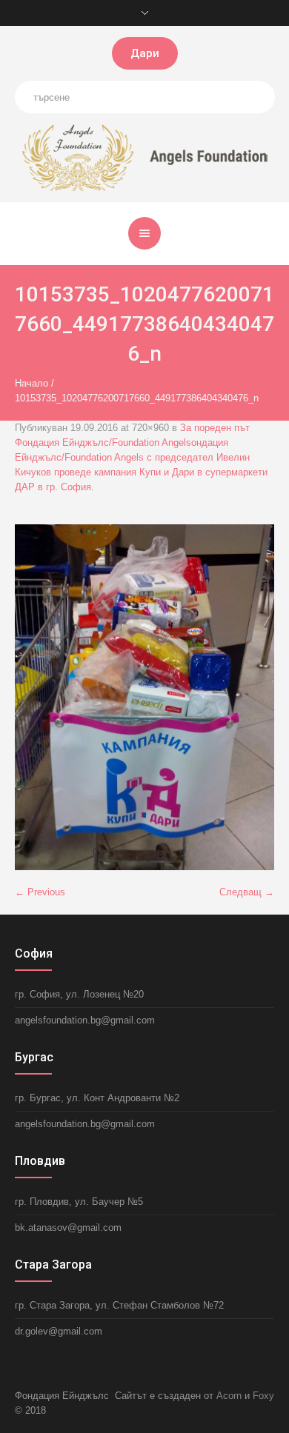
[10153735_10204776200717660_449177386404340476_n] (144, 697)
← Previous (40, 892)
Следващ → (246, 892)
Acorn (229, 1395)
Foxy (263, 1395)
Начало (31, 383)
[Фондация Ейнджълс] (145, 156)
